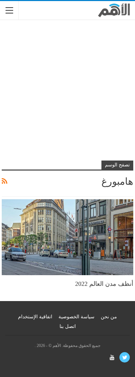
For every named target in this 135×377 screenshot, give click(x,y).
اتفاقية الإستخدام (35, 316)
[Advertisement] (67, 94)
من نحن (109, 316)
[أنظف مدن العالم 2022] (67, 237)
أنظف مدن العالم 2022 (104, 283)
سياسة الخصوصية (76, 316)
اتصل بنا (68, 326)
